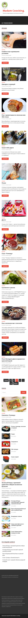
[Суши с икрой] (6, 461)
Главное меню (8, 23)
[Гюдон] (6, 438)
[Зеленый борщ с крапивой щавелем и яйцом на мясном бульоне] (14, 479)
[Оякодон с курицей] (14, 74)
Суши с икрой (14, 457)
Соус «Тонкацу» (7, 253)
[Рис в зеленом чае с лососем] (14, 313)
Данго (4, 220)
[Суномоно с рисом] (14, 278)
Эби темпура (14, 449)
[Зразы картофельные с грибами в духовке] (6, 528)
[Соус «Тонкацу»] (14, 242)
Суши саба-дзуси (8, 147)
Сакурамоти (14, 441)
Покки (4, 183)
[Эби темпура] (6, 454)
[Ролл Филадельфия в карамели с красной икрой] (14, 349)
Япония (3, 49)
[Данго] (14, 209)
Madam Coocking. (14, 10)
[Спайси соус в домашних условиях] (14, 40)
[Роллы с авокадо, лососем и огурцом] (6, 431)
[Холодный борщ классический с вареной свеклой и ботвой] (6, 505)
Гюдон (13, 434)
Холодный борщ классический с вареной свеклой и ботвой (17, 502)
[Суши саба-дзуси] (14, 138)
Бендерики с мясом (16, 516)
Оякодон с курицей (8, 84)
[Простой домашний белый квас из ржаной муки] (6, 513)
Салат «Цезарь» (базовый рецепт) (10, 557)
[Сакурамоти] (6, 446)
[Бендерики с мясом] (6, 521)
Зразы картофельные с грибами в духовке (17, 524)
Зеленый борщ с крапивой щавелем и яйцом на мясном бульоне (12, 484)
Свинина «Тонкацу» (8, 415)
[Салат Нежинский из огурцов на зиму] (6, 536)
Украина (3, 480)
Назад (6, 380)
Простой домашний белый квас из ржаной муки (18, 509)
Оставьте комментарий (6, 55)
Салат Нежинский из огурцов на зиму (16, 532)
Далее (16, 383)
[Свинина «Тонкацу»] (14, 412)
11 (11, 383)
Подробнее (5, 62)
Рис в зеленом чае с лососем (12, 323)
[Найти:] (14, 392)
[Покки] (14, 172)
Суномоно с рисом (8, 287)
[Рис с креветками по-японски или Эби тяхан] (14, 105)
